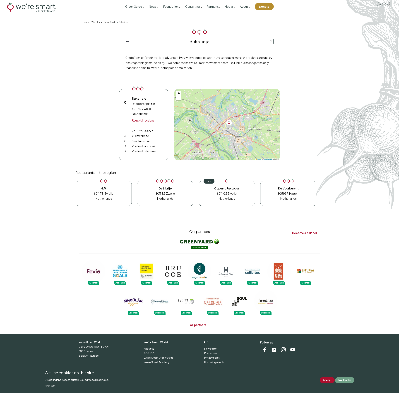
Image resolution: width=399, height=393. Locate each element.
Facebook (264, 349)
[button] (229, 123)
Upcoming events (214, 362)
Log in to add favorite (271, 41)
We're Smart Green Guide (103, 22)
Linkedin (274, 349)
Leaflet (259, 159)
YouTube (292, 349)
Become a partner (304, 233)
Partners (212, 6)
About (244, 6)
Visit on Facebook (143, 146)
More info (50, 386)
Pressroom (379, 4)
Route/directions (143, 120)
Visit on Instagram (144, 151)
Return (128, 41)
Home (86, 22)
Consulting (192, 6)
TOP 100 (149, 353)
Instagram (283, 349)
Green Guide (133, 6)
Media (229, 6)
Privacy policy (212, 357)
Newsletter (210, 348)
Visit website (140, 136)
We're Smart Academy (157, 362)
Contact (384, 4)
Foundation (170, 6)
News (152, 6)
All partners (198, 325)
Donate (264, 6)
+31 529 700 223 (142, 131)
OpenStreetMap (268, 159)
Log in (389, 4)
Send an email (141, 141)
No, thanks (344, 380)
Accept (327, 380)
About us (149, 348)
